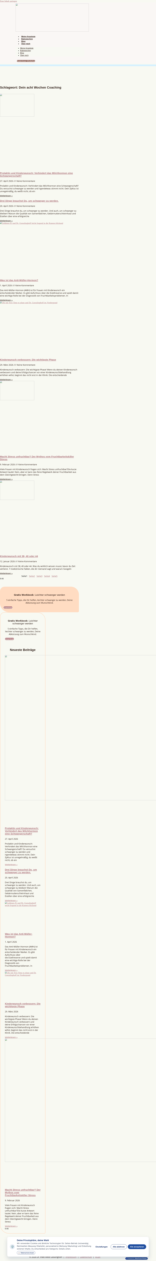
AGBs (97, 1257)
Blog (23, 41)
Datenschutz (86, 1257)
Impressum (71, 1257)
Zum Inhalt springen (8, 1)
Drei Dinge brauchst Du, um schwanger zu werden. (29, 200)
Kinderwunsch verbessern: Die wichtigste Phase (28, 359)
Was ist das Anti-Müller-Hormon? (19, 280)
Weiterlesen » (6, 196)
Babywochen (27, 39)
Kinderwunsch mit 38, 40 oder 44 (19, 556)
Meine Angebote (28, 37)
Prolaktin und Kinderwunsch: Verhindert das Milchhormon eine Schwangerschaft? (22, 831)
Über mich (25, 44)
